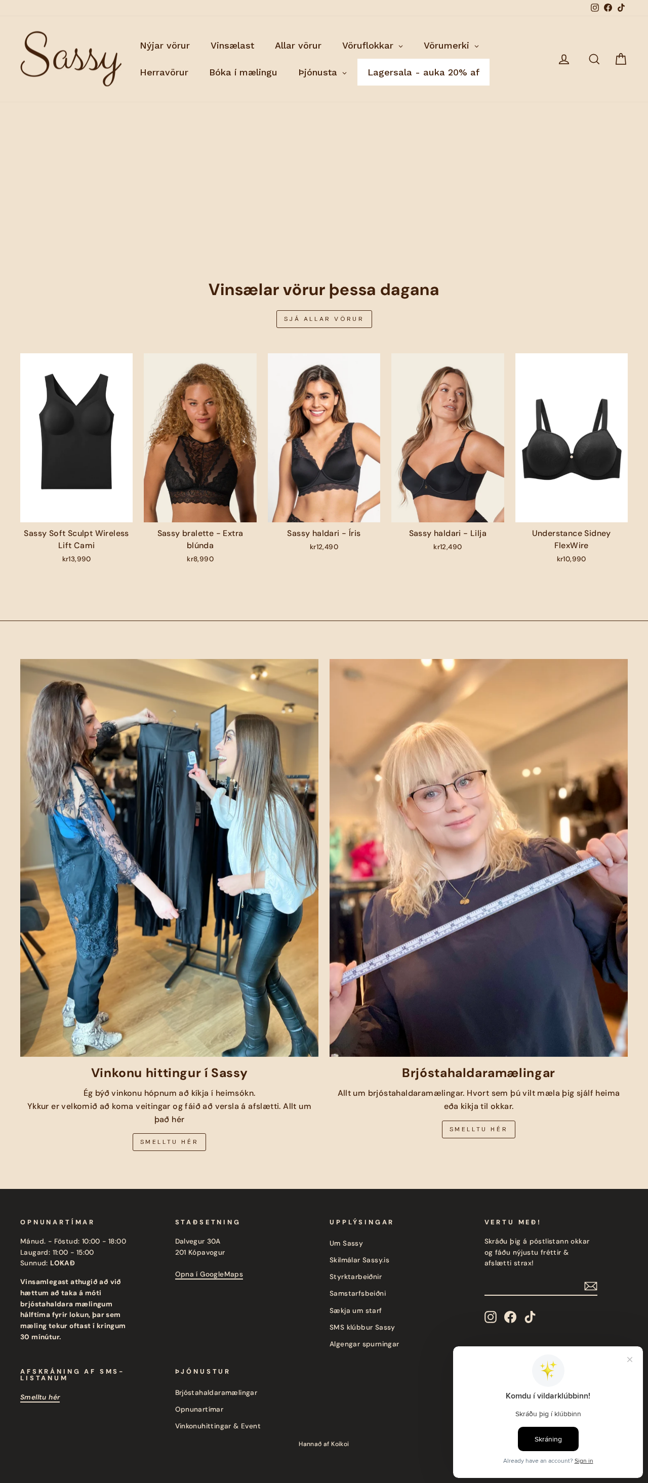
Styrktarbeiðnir (356, 1276)
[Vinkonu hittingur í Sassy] (169, 857)
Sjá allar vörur (324, 319)
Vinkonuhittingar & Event (218, 1426)
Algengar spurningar (364, 1344)
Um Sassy (346, 1243)
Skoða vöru (76, 511)
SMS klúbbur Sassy (362, 1327)
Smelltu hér (169, 1142)
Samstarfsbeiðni (358, 1293)
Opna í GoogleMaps (209, 1274)
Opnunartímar (199, 1409)
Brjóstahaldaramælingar (216, 1392)
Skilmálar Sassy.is (359, 1260)
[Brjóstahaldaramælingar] (479, 857)
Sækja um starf (356, 1310)
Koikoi (340, 1444)
